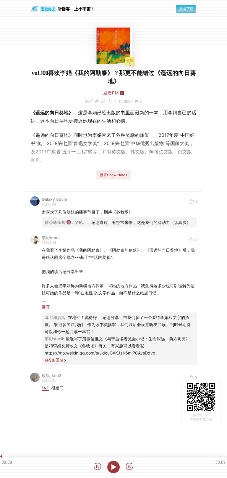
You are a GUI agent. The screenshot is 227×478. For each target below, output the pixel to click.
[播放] (113, 467)
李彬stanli (51, 237)
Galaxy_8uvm (54, 199)
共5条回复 (54, 359)
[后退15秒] (97, 467)
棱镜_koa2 (51, 375)
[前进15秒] (129, 467)
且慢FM (111, 93)
